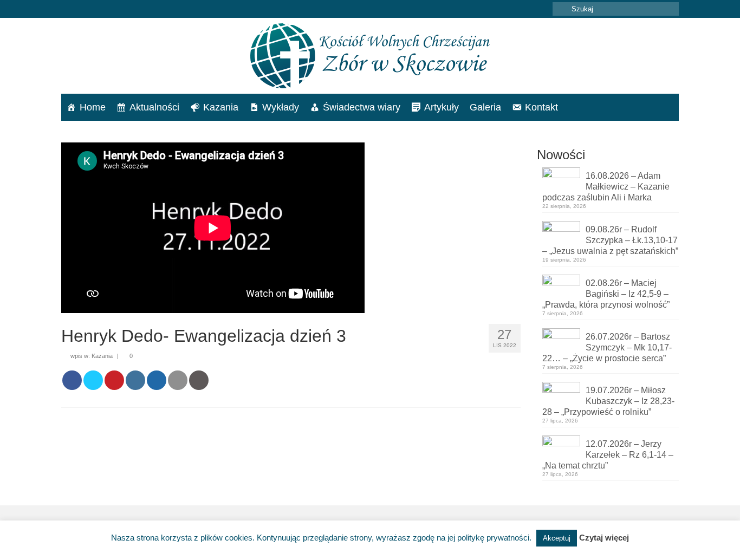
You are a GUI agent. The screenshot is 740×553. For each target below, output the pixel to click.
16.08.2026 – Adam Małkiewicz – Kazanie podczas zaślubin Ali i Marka (606, 186)
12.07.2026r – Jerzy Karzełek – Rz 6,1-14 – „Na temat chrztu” (607, 454)
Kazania (220, 107)
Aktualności (154, 107)
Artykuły (441, 107)
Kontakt (541, 107)
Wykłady (280, 107)
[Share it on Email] (177, 380)
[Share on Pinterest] (114, 380)
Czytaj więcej (604, 537)
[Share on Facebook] (72, 380)
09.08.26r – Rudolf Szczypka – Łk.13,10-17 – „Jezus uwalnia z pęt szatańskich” (610, 240)
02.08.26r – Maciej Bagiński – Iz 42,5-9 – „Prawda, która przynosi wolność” (606, 293)
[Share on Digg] (156, 380)
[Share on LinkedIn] (135, 380)
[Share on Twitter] (93, 380)
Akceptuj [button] (556, 538)
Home (93, 107)
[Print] (199, 380)
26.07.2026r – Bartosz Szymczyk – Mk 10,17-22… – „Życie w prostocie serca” (607, 347)
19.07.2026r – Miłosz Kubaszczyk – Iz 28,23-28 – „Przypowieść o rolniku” (608, 401)
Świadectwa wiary (361, 107)
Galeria (485, 107)
